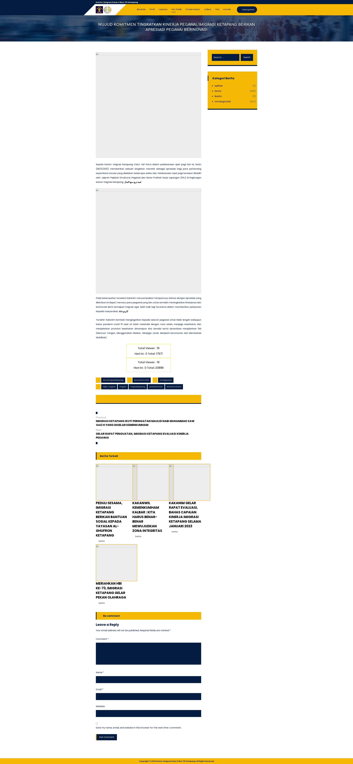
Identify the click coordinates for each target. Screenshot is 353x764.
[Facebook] (242, 2)
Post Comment (106, 737)
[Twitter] (246, 2)
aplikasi (219, 85)
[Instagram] (250, 2)
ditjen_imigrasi (109, 387)
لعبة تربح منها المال (132, 182)
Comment (102, 639)
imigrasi (123, 387)
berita (102, 541)
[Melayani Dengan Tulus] (103, 10)
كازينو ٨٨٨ (123, 311)
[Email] (255, 2)
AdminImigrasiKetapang (113, 380)
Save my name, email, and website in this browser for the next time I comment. (138, 727)
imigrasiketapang (137, 387)
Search (247, 57)
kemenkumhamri (174, 387)
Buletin (218, 96)
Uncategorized (166, 380)
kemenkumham (156, 387)
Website (100, 706)
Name (100, 672)
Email (99, 689)
